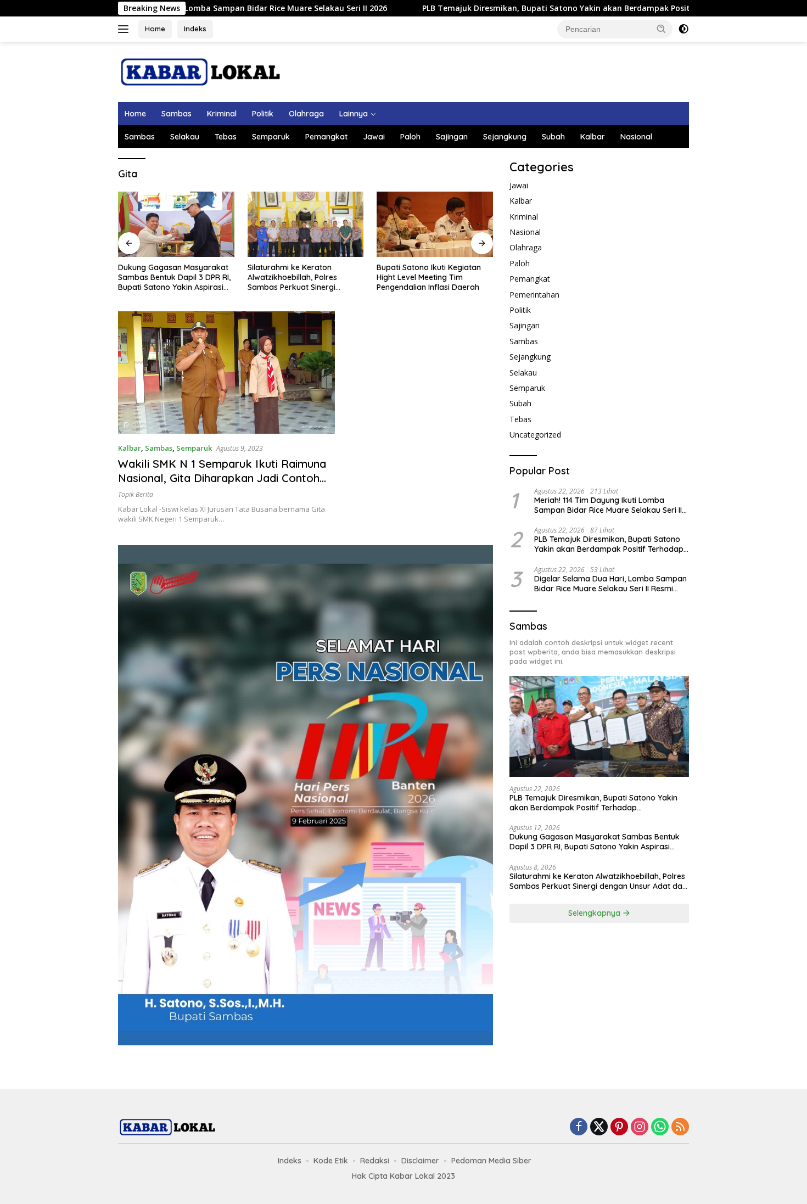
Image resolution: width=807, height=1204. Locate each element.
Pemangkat (326, 137)
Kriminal (222, 114)
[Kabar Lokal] (200, 71)
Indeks (195, 28)
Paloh (410, 137)
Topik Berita (135, 494)
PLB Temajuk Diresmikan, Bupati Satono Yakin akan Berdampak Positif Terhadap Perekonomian (542, 8)
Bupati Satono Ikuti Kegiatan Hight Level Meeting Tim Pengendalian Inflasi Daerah (429, 277)
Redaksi (374, 1161)
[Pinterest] (619, 1127)
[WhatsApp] (660, 1127)
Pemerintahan (534, 294)
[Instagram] (639, 1127)
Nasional (636, 137)
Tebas (226, 137)
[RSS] (680, 1127)
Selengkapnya (595, 913)
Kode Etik (330, 1161)
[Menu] (125, 29)
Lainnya (353, 114)
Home (155, 28)
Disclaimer (420, 1161)
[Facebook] (578, 1127)
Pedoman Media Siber (491, 1161)
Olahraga (306, 114)
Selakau (184, 137)
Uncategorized (535, 434)
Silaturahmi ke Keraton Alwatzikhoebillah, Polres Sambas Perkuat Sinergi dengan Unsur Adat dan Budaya (292, 277)
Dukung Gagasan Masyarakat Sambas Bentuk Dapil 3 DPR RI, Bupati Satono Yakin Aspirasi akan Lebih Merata (174, 277)
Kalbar (592, 137)
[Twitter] (599, 1127)
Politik (262, 114)
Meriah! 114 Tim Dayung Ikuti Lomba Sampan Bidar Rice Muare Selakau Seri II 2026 (608, 505)
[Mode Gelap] (683, 29)
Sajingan (452, 137)
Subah (553, 137)
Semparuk (271, 137)
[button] (661, 28)
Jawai (374, 137)
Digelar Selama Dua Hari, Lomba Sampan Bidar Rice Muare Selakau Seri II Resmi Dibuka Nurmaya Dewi (610, 583)
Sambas (176, 114)
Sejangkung (504, 137)
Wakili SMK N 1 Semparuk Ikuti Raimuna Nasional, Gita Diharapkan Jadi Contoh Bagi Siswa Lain (222, 478)
